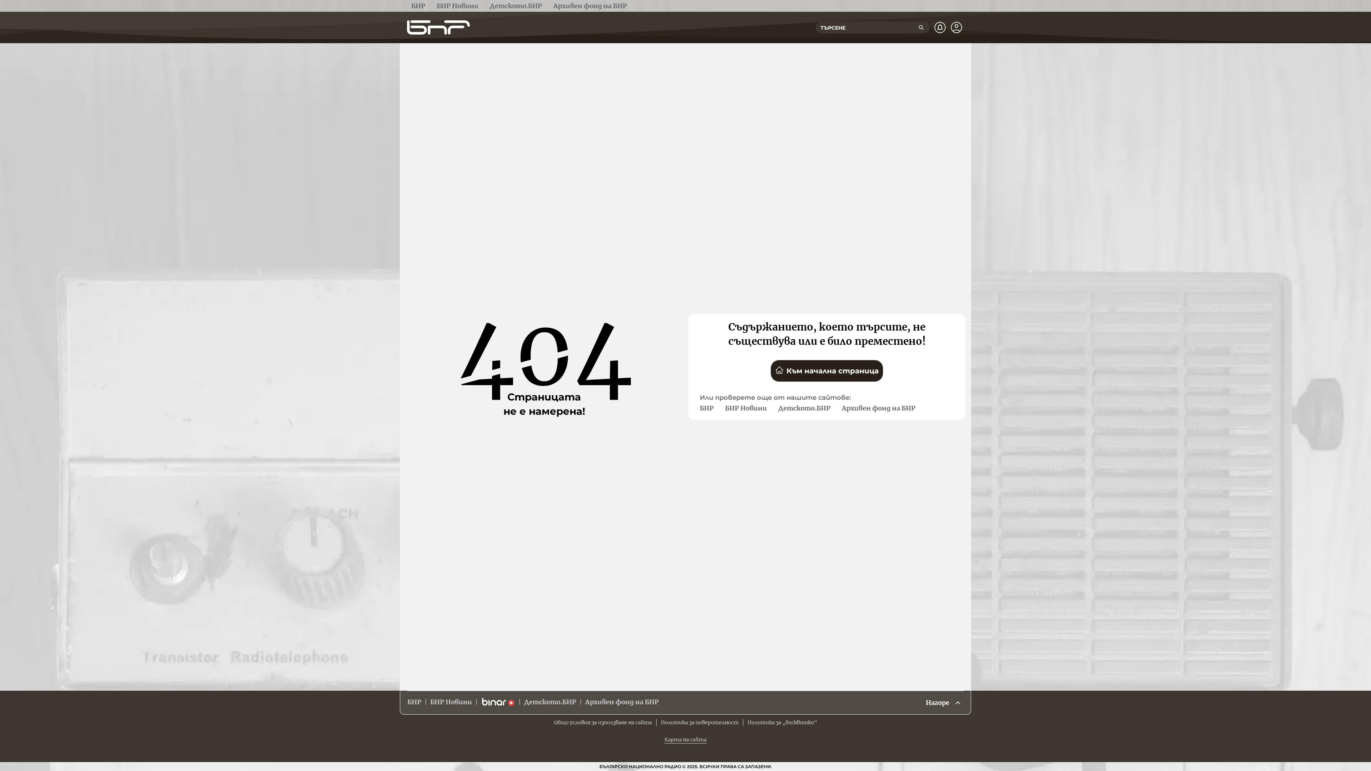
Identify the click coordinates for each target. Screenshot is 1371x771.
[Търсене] (921, 27)
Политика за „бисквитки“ (782, 722)
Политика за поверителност (700, 722)
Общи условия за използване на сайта (603, 722)
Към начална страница (833, 371)
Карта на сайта (685, 739)
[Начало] (438, 27)
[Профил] (956, 27)
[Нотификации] (940, 27)
